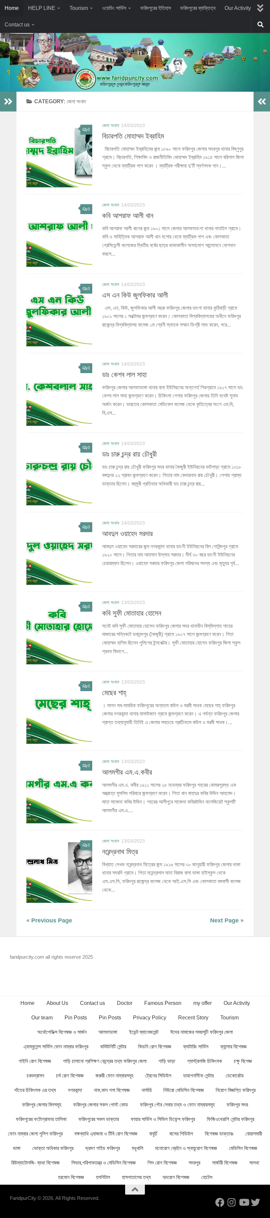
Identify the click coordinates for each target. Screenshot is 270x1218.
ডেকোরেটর (234, 1075)
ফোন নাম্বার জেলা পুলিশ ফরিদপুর (35, 1134)
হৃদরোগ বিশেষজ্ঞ (176, 1177)
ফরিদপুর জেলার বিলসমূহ (41, 1104)
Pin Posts (76, 1017)
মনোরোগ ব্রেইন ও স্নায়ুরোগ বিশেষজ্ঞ (186, 1148)
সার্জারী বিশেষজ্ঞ (224, 1163)
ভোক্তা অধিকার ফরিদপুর (52, 1148)
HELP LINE (41, 8)
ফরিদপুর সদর (237, 1104)
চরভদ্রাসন (35, 1075)
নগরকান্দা (75, 1090)
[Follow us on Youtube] (243, 1202)
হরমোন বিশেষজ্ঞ (71, 1177)
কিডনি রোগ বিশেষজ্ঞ (154, 1046)
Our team (42, 1017)
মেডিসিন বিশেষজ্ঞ (243, 1148)
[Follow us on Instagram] (231, 1202)
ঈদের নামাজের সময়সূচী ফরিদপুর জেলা (201, 1032)
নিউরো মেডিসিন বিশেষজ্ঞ (183, 1090)
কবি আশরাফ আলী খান (127, 215)
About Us (57, 1003)
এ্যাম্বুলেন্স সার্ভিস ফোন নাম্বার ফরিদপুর (55, 1046)
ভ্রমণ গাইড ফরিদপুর (102, 1148)
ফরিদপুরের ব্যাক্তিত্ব (197, 8)
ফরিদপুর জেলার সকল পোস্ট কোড (100, 1104)
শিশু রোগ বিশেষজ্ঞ (162, 1163)
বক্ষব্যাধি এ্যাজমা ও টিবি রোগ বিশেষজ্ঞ (105, 1134)
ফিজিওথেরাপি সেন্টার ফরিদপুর (230, 1119)
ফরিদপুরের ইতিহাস (155, 8)
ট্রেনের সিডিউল (158, 1075)
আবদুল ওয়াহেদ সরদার (127, 533)
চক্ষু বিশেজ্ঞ (243, 1061)
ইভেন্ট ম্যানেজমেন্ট (143, 1032)
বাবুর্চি (153, 1134)
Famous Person (162, 1003)
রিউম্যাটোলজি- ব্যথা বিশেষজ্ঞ (35, 1163)
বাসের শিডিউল (181, 1134)
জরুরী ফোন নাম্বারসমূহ (114, 1075)
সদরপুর (194, 1163)
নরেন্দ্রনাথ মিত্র (120, 852)
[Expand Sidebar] (8, 102)
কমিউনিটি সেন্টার (113, 1046)
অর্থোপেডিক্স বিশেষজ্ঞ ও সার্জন (62, 1032)
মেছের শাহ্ (114, 693)
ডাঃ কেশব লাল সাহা (124, 374)
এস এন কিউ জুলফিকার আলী (135, 295)
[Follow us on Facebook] (220, 1202)
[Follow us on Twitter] (255, 1202)
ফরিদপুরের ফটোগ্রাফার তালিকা (41, 1119)
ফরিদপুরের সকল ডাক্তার (98, 1119)
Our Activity (238, 8)
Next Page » (227, 920)
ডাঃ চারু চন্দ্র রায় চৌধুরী (129, 454)
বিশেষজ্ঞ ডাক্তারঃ (219, 1134)
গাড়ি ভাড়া (166, 1061)
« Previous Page (49, 920)
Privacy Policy (149, 1017)
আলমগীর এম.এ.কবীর (127, 772)
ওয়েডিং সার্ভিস (114, 8)
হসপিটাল (103, 1177)
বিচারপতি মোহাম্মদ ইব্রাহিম (133, 136)
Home (12, 8)
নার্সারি (146, 1090)
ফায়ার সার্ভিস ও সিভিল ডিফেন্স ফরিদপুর (163, 1119)
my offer (202, 1003)
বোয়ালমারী (253, 1134)
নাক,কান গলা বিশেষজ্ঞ (112, 1090)
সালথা (254, 1163)
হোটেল (206, 1177)
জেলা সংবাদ (110, 125)
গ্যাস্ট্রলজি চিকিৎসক (204, 1061)
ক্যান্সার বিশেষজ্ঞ (233, 1046)
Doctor (124, 1003)
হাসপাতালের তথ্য (136, 1177)
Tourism (78, 8)
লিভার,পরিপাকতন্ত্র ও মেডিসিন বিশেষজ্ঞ (103, 1163)
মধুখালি (137, 1148)
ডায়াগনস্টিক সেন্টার (198, 1075)
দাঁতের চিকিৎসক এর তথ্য (35, 1090)
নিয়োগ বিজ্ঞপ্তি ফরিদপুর (236, 1090)
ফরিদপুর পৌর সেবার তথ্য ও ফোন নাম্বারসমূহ (177, 1104)
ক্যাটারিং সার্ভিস (195, 1046)
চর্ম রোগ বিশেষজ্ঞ (70, 1075)
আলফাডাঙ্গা (107, 1032)
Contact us (17, 24)
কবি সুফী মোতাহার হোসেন (131, 613)
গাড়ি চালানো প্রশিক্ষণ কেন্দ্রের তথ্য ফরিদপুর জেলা (105, 1061)
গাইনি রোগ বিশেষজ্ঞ (34, 1061)
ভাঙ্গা (16, 1148)
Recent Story (193, 1017)
